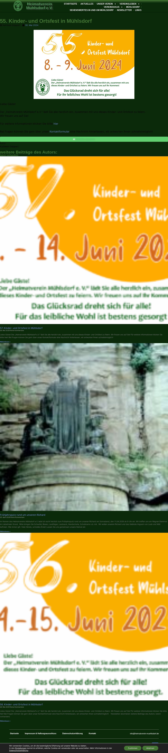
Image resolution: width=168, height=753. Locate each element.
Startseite (70, 4)
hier (56, 123)
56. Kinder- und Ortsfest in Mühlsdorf (21, 704)
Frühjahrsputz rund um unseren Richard (22, 514)
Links (138, 10)
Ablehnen (150, 748)
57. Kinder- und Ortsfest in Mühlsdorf (21, 328)
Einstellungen (20, 748)
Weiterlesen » (5, 342)
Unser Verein (105, 4)
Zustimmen (132, 748)
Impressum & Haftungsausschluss (40, 733)
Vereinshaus (111, 7)
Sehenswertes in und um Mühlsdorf (92, 10)
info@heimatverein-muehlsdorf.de (144, 733)
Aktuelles (86, 4)
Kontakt (92, 733)
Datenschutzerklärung (72, 733)
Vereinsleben (128, 4)
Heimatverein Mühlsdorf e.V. (39, 6)
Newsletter (124, 10)
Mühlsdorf (133, 7)
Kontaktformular (59, 131)
